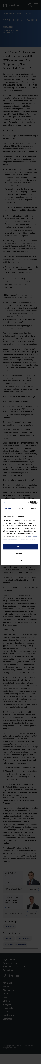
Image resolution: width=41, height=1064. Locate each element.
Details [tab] (20, 509)
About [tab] (33, 509)
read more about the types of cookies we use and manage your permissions (20, 539)
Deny (20, 560)
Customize (19, 553)
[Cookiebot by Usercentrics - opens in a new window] (28, 502)
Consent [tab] (7, 509)
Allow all (20, 547)
